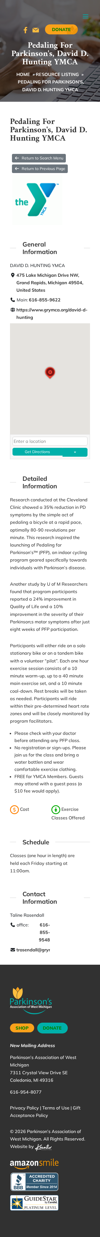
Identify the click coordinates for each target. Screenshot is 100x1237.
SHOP (22, 1028)
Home (23, 74)
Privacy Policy (24, 1108)
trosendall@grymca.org (41, 949)
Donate (61, 29)
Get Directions (37, 451)
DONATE (52, 1028)
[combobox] (50, 441)
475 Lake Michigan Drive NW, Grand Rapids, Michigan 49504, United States (49, 282)
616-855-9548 (44, 932)
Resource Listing (57, 74)
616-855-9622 (45, 300)
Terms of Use (55, 1108)
